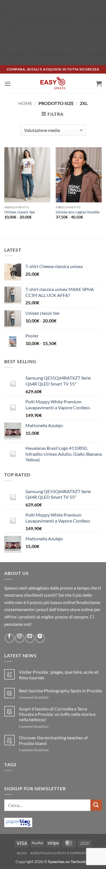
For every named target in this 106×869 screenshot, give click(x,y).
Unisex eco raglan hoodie (77, 212)
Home (25, 103)
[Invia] (96, 805)
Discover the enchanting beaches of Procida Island (53, 740)
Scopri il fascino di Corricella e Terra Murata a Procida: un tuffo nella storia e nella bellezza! (57, 714)
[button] (7, 84)
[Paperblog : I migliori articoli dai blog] (18, 821)
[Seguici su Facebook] (9, 638)
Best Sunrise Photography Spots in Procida (60, 690)
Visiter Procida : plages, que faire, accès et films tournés (59, 674)
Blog (22, 853)
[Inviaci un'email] (29, 638)
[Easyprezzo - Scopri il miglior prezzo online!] (53, 83)
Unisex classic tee (19, 212)
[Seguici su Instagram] (19, 638)
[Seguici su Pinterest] (40, 638)
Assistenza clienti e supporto (60, 853)
